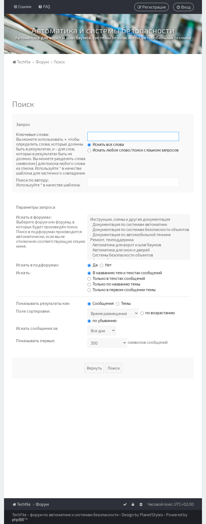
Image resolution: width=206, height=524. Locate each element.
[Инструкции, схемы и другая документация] (139, 219)
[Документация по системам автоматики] (139, 224)
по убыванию (104, 320)
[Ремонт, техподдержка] (139, 239)
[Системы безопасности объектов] (139, 255)
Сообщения (103, 303)
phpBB (18, 519)
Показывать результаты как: (43, 303)
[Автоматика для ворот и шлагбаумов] (139, 244)
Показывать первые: (35, 340)
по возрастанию (160, 312)
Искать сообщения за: (37, 328)
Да (95, 264)
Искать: (23, 272)
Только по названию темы (116, 283)
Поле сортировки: (33, 311)
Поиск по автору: (32, 180)
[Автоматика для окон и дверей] (139, 249)
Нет (108, 264)
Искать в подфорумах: (37, 264)
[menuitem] (44, 6)
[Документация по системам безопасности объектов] (139, 229)
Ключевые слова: (32, 134)
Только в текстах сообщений (118, 278)
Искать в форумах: (34, 217)
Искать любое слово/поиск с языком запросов (135, 149)
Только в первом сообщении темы (124, 289)
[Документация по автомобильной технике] (139, 234)
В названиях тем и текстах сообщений (127, 272)
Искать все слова (108, 144)
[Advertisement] (103, 83)
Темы (125, 303)
